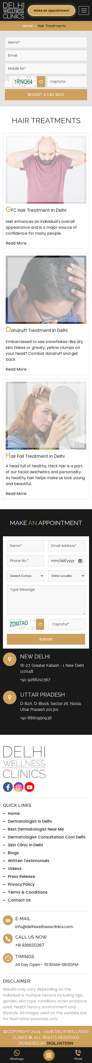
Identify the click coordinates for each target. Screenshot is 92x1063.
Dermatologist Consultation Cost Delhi (46, 837)
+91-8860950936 (36, 718)
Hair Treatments (52, 25)
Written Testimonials (28, 861)
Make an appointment (51, 10)
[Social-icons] (8, 787)
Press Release (21, 876)
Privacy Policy (21, 884)
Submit (46, 639)
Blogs (13, 853)
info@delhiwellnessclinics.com (44, 927)
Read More (16, 243)
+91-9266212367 (35, 679)
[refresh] (41, 81)
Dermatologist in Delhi (30, 821)
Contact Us (19, 900)
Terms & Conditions (28, 892)
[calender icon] (48, 1055)
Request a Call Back (46, 94)
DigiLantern (60, 1043)
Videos (15, 868)
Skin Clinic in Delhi (25, 845)
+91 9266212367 (29, 945)
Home (28, 25)
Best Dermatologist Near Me (36, 829)
